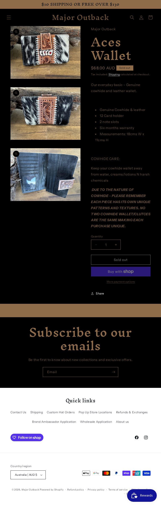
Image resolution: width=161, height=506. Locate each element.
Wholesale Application (96, 422)
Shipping (114, 74)
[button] (8, 17)
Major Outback (30, 489)
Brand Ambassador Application (54, 422)
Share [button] (100, 293)
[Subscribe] (113, 372)
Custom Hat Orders (61, 412)
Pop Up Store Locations (95, 412)
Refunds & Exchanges (132, 412)
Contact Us (18, 412)
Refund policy (75, 489)
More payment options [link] (121, 281)
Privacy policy (96, 489)
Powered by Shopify (52, 489)
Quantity (97, 236)
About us (122, 422)
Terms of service (118, 489)
